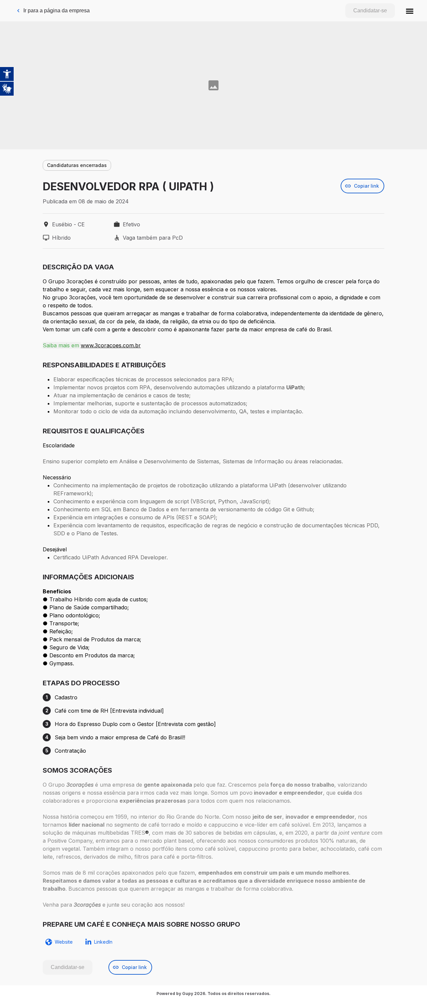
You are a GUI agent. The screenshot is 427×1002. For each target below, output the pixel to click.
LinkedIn (103, 942)
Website (64, 942)
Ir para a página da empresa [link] (56, 10)
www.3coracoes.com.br (111, 345)
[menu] (409, 10)
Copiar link (366, 186)
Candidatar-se (370, 10)
